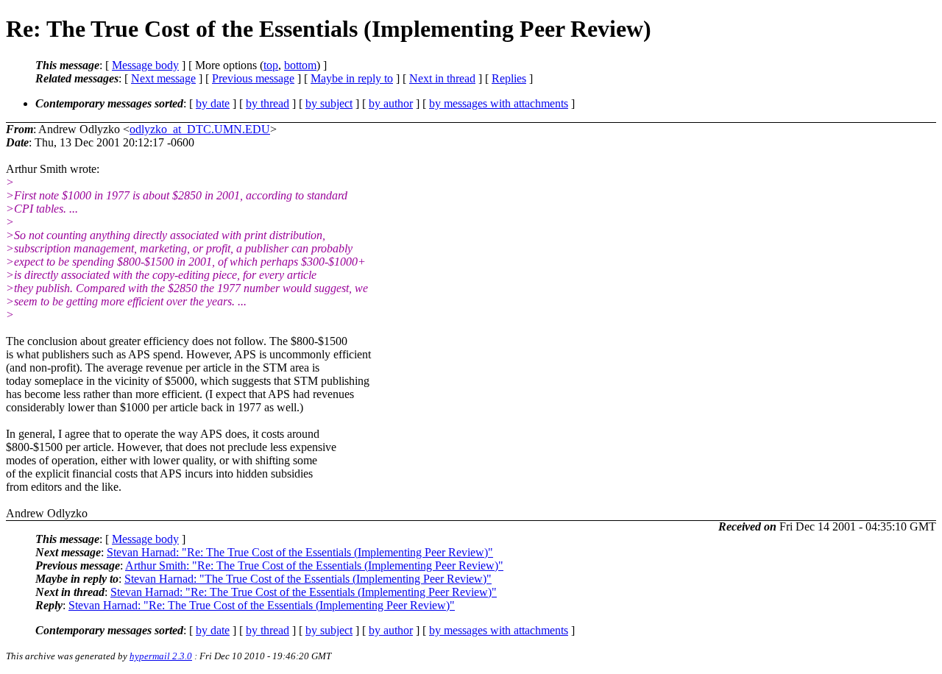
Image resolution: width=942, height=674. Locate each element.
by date (213, 103)
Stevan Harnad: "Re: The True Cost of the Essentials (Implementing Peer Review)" (300, 552)
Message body (145, 65)
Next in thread (442, 78)
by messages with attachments (498, 103)
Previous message (253, 78)
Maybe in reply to (352, 78)
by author (391, 103)
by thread (267, 103)
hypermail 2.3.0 (161, 655)
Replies (509, 78)
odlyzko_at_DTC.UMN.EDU (200, 129)
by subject (329, 103)
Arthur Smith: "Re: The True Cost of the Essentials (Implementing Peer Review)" (314, 565)
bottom (300, 65)
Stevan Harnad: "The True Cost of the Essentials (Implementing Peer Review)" (308, 578)
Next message (163, 78)
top (270, 65)
